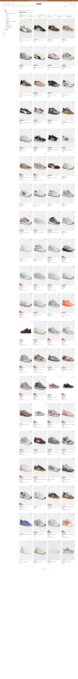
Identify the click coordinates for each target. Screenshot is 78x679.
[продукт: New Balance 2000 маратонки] (54, 111)
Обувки (9, 5)
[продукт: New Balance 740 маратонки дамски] (54, 28)
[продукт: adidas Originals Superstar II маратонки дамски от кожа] (39, 28)
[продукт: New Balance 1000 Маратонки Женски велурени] (54, 386)
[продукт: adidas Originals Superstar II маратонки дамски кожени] (39, 358)
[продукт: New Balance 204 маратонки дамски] (39, 276)
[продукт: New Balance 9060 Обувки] (25, 386)
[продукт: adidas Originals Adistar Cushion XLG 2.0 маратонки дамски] (54, 221)
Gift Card (31, 5)
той (5, 3)
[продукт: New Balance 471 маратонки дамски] (39, 331)
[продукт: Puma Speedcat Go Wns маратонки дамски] (25, 111)
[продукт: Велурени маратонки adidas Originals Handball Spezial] (68, 413)
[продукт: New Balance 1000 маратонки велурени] (39, 413)
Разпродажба (27, 5)
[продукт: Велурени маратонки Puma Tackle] (54, 166)
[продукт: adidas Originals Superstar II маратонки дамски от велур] (39, 221)
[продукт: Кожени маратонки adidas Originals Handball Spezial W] (68, 495)
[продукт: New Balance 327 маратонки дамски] (25, 193)
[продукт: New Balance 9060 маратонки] (25, 358)
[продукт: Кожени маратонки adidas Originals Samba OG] (54, 495)
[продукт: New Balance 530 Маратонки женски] (54, 413)
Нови (4, 5)
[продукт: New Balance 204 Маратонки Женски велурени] (25, 413)
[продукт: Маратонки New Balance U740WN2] (39, 523)
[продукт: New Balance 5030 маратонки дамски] (68, 166)
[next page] (55, 569)
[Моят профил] (69, 3)
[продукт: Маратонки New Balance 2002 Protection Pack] (68, 440)
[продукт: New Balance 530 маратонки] (54, 331)
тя (3, 3)
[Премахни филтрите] (74, 0)
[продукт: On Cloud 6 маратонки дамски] (39, 193)
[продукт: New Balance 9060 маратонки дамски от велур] (39, 248)
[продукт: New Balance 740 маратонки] (25, 331)
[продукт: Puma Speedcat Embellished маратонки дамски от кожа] (54, 56)
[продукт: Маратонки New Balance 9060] (39, 550)
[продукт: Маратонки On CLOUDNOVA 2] (25, 550)
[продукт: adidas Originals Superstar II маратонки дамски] (39, 111)
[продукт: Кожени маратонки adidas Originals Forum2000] (68, 523)
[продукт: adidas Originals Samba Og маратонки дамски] (54, 358)
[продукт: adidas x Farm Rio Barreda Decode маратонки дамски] (25, 83)
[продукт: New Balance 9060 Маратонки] (39, 386)
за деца (8, 3)
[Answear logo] (39, 4)
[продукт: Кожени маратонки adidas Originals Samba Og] (39, 440)
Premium (20, 5)
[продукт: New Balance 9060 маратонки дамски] (54, 193)
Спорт (17, 5)
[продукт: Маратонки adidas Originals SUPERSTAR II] (54, 138)
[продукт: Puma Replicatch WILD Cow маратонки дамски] (25, 28)
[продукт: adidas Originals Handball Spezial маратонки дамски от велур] (68, 111)
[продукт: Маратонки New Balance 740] (25, 495)
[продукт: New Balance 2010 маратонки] (39, 138)
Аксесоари (13, 5)
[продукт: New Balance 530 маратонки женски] (39, 166)
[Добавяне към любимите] (31, 19)
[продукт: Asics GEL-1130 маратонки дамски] (68, 83)
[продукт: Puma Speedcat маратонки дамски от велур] (39, 56)
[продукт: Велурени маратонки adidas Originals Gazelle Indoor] (25, 523)
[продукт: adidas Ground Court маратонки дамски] (54, 83)
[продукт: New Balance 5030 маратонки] (68, 248)
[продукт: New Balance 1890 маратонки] (25, 56)
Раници (35, 5)
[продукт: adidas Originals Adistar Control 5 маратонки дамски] (68, 56)
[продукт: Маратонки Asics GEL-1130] (54, 468)
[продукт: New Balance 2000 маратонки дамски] (25, 303)
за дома (12, 3)
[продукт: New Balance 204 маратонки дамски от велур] (39, 303)
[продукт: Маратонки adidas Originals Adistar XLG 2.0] (25, 440)
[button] (23, 15)
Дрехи (7, 5)
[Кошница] (74, 3)
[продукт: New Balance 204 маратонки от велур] (25, 138)
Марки (23, 5)
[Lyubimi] (71, 3)
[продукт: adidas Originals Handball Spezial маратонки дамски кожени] (25, 166)
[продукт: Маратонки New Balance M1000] (68, 468)
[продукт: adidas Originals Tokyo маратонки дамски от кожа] (39, 83)
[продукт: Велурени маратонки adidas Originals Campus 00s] (54, 440)
